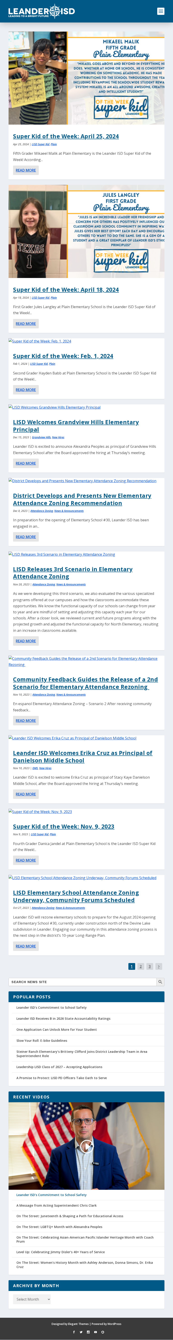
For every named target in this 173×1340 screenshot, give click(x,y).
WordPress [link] (114, 1324)
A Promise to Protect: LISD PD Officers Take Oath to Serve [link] (61, 1078)
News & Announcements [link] (69, 511)
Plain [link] (54, 144)
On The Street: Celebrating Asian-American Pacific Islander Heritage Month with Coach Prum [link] (85, 1239)
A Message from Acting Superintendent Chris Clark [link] (56, 1205)
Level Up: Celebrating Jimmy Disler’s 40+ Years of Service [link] (60, 1252)
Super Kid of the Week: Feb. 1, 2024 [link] (63, 356)
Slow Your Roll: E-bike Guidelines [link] (41, 1040)
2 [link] (141, 966)
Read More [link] (26, 170)
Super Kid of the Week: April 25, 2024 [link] (66, 136)
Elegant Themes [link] (78, 1324)
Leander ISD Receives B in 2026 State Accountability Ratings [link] (63, 1018)
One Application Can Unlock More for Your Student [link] (56, 1029)
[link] (42, 11)
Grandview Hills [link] (41, 437)
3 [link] (150, 966)
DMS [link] (35, 768)
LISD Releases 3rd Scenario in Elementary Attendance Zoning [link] (72, 572)
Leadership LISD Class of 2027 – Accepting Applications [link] (59, 1067)
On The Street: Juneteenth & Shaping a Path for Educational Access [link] (69, 1216)
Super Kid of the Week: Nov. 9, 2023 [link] (63, 826)
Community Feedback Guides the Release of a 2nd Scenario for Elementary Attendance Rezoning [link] (85, 682)
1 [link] (132, 966)
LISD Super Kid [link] (40, 144)
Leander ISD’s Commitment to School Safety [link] (51, 1007)
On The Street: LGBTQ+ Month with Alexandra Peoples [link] (59, 1227)
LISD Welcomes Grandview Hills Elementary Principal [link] (76, 425)
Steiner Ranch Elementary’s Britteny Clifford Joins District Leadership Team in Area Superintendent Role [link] (81, 1053)
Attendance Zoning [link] (41, 511)
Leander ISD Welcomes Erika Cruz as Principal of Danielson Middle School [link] (83, 756)
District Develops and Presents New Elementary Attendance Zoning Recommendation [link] (82, 499)
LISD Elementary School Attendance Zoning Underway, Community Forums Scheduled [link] (76, 896)
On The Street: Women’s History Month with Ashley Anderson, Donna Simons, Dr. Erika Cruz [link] (84, 1265)
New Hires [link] (58, 437)
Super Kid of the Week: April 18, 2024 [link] (66, 289)
